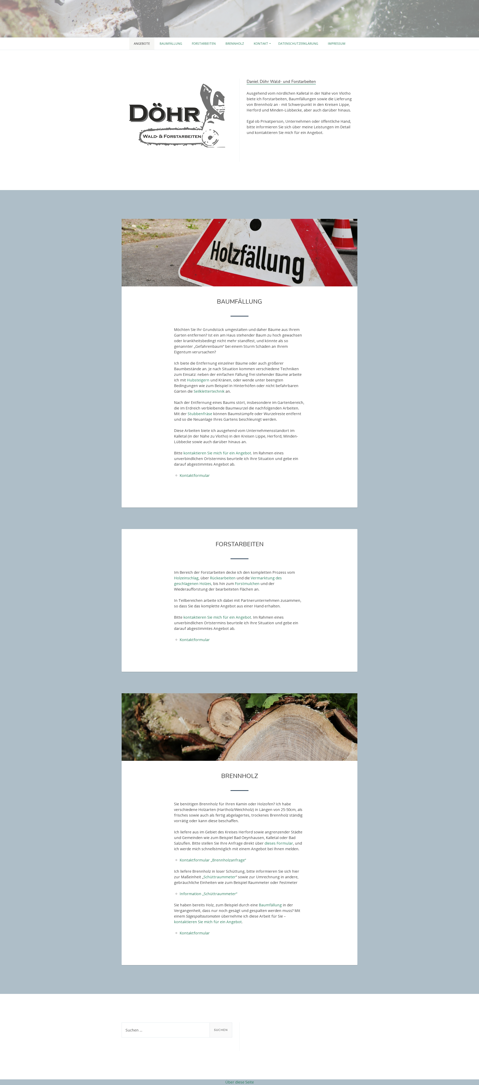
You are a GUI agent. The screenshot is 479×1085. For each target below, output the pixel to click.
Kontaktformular (195, 475)
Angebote (142, 44)
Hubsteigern (198, 380)
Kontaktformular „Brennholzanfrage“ (213, 860)
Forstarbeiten (204, 44)
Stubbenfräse (200, 413)
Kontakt (261, 44)
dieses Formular (279, 843)
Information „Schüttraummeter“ (208, 893)
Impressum (336, 44)
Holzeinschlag (186, 577)
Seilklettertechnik (209, 391)
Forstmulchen (247, 583)
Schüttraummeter (220, 876)
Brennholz (234, 44)
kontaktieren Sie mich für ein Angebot (217, 453)
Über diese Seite (239, 1082)
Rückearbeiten (223, 577)
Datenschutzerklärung (298, 44)
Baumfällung (171, 44)
